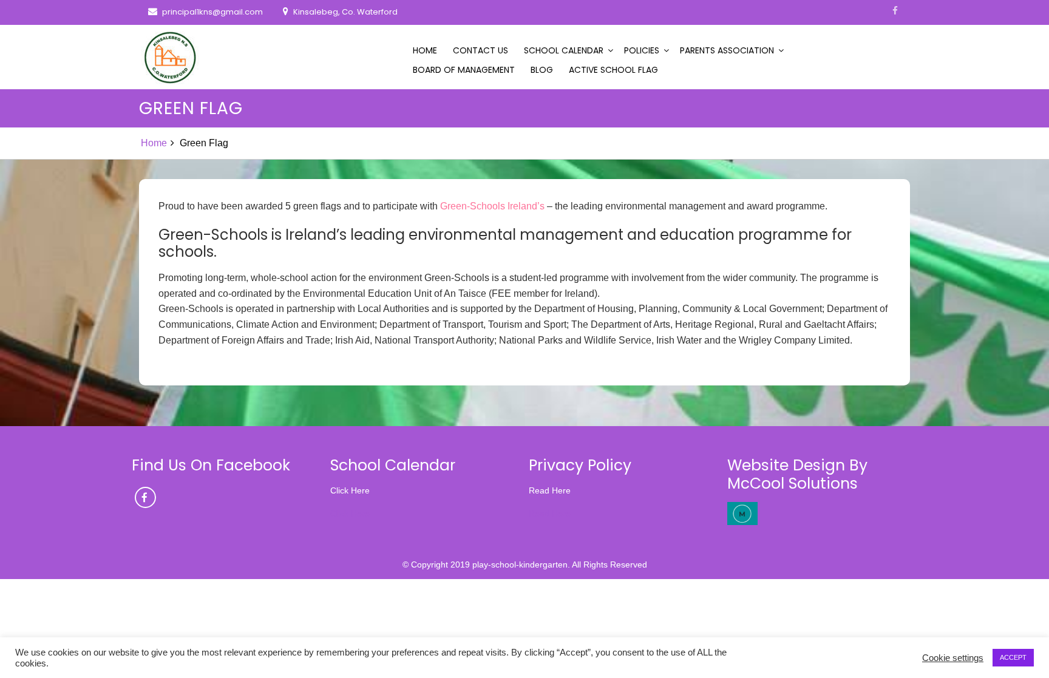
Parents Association (727, 50)
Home (425, 50)
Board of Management (464, 70)
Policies (641, 50)
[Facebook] (895, 10)
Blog (542, 70)
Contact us (480, 50)
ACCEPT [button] (1013, 657)
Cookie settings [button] (952, 658)
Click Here (350, 513)
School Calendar (563, 50)
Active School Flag (613, 70)
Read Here (550, 513)
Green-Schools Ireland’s (492, 206)
